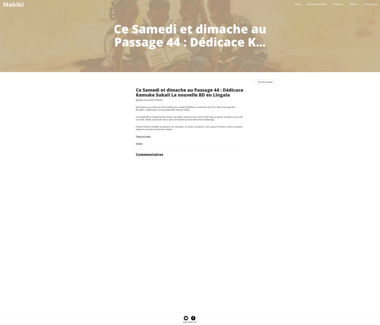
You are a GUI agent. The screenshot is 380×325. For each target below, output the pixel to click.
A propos (338, 4)
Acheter (139, 144)
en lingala (371, 4)
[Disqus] (190, 195)
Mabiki (13, 3)
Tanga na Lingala (143, 136)
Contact (354, 4)
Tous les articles (265, 82)
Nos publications (317, 4)
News (298, 4)
